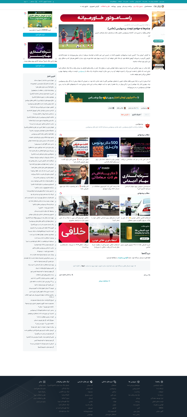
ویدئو (138, 398)
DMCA (161, 408)
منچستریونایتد (88, 411)
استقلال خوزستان (110, 414)
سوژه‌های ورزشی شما (133, 385)
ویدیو (119, 6)
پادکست (132, 1)
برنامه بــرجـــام (127, 6)
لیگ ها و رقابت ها (134, 395)
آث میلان (90, 385)
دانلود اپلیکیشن (158, 385)
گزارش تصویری (94, 6)
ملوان (114, 405)
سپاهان (114, 398)
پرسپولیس (81, 71)
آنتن (138, 408)
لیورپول (90, 408)
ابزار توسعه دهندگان (157, 398)
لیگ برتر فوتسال (64, 411)
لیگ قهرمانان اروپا (63, 401)
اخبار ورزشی (138, 1)
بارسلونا (90, 392)
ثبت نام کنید (39, 34)
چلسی (91, 401)
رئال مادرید (89, 405)
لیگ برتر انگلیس (64, 392)
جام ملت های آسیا (40, 388)
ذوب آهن (113, 395)
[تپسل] (66, 94)
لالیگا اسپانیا (65, 395)
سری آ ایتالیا (65, 398)
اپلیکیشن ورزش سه (153, 1)
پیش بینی (162, 1)
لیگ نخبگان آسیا (64, 405)
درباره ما (160, 395)
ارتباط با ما (159, 388)
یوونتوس (90, 414)
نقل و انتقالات (105, 6)
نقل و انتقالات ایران (39, 398)
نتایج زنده (85, 6)
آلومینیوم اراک (112, 411)
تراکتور (114, 392)
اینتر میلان (89, 388)
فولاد (114, 401)
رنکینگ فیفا (42, 392)
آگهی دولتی (159, 411)
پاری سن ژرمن (41, 401)
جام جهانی (42, 385)
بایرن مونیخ (89, 395)
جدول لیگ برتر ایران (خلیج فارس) (58, 385)
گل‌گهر (114, 408)
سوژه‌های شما (113, 1)
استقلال (113, 385)
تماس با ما (125, 1)
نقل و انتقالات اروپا (40, 395)
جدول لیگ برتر (138, 6)
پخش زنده (145, 1)
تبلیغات (120, 1)
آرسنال (91, 398)
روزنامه (113, 6)
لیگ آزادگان (65, 388)
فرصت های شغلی (157, 401)
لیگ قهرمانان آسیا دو (62, 408)
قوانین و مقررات (123, 258)
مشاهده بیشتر (103, 281)
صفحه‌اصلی (148, 6)
